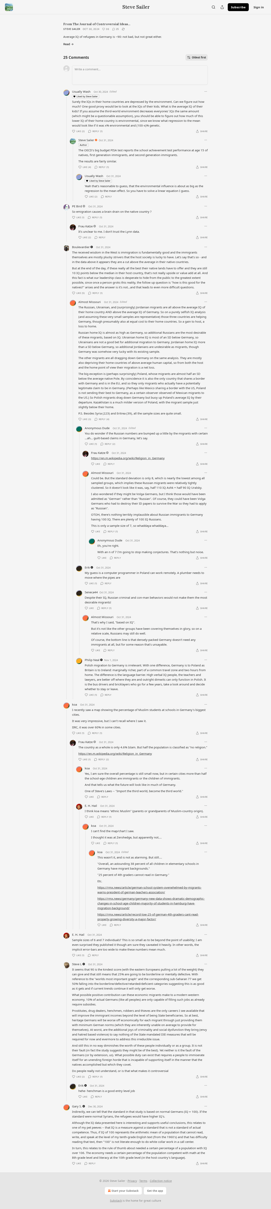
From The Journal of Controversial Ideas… (96, 24)
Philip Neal (92, 660)
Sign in (259, 7)
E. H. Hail (91, 806)
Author (83, 144)
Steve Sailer (71, 29)
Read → (68, 44)
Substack (116, 1200)
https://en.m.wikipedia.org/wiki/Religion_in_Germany (128, 458)
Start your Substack (125, 1191)
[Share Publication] (222, 7)
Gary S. (77, 1106)
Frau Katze (85, 226)
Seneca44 (91, 592)
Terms (143, 1181)
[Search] (213, 7)
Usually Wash (81, 91)
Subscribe (238, 7)
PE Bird (77, 206)
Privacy (132, 1181)
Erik (87, 567)
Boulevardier (81, 247)
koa (74, 704)
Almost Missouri (89, 302)
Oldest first (199, 57)
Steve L (77, 964)
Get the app (155, 1191)
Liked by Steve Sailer (87, 96)
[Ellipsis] (206, 91)
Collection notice (161, 1181)
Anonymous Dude (97, 428)
